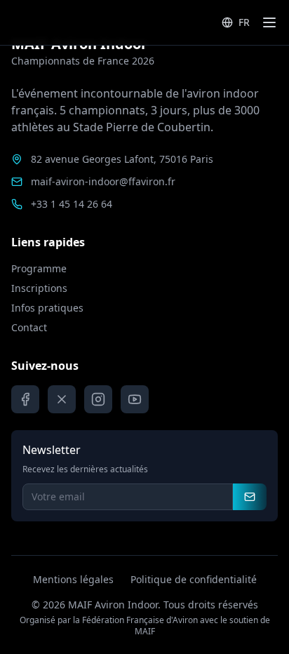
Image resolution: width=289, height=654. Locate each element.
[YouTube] (135, 399)
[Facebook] (25, 399)
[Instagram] (98, 399)
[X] (62, 399)
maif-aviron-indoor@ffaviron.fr (103, 181)
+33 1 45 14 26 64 (71, 204)
